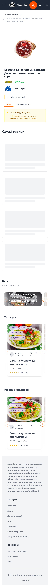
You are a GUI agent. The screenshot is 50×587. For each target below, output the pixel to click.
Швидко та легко (17, 338)
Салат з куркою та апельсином (22, 362)
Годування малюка (17, 536)
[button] (41, 5)
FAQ (9, 561)
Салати (14, 328)
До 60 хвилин (16, 333)
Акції (10, 511)
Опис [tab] (8, 104)
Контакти (12, 556)
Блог (10, 521)
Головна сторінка (16, 551)
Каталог (11, 505)
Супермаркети (15, 531)
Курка (23, 328)
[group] (23, 299)
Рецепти (12, 526)
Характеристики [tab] (24, 104)
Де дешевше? (14, 516)
